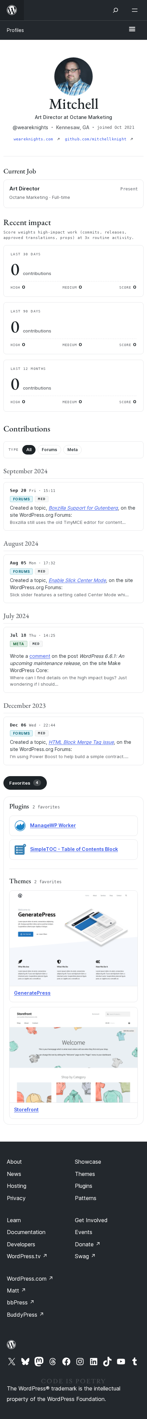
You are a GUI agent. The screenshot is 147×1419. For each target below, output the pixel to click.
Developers (21, 1244)
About (14, 1161)
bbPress (21, 1302)
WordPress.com (30, 1278)
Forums (49, 449)
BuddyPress (25, 1314)
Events (83, 1232)
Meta (72, 449)
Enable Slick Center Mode (77, 580)
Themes (85, 1173)
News (14, 1173)
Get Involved (91, 1220)
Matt (16, 1290)
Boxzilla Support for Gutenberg (83, 508)
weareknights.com (35, 139)
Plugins (83, 1185)
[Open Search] (115, 10)
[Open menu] (136, 10)
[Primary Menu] (132, 29)
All (28, 449)
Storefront (26, 1109)
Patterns (85, 1198)
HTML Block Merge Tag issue (81, 742)
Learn (14, 1220)
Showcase (88, 1161)
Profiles (15, 30)
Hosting (16, 1185)
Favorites (23, 783)
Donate (88, 1244)
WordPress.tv (27, 1256)
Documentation (26, 1232)
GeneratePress (32, 993)
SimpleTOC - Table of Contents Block (74, 849)
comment (39, 656)
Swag (85, 1256)
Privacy (16, 1198)
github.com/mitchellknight (97, 139)
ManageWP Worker (53, 825)
